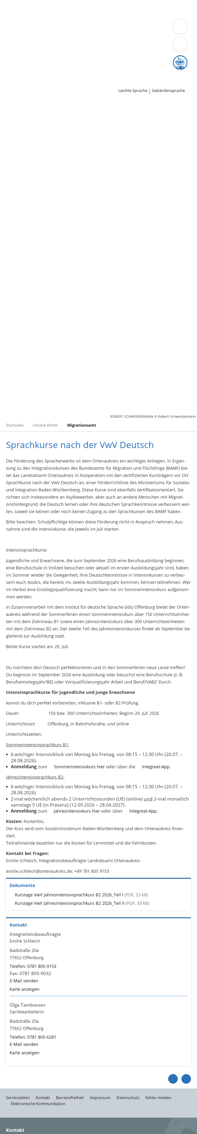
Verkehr (81, 9)
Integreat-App (155, 766)
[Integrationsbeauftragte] (98, 961)
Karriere (8, 65)
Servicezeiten (18, 1097)
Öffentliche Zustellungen (69, 83)
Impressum (100, 1097)
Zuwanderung (139, 34)
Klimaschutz (16, 40)
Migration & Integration (130, 9)
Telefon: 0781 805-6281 (33, 1037)
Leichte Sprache (132, 90)
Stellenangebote (20, 71)
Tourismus (40, 40)
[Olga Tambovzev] (98, 1029)
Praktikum (120, 71)
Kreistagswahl (100, 59)
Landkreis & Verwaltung (24, 28)
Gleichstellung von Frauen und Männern (134, 40)
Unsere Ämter (14, 22)
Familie (98, 9)
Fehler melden (158, 1097)
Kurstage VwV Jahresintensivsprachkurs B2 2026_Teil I (69, 895)
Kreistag (8, 53)
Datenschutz (128, 1097)
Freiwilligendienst (149, 71)
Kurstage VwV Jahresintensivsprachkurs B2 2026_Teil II (69, 903)
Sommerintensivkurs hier (79, 766)
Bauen (10, 9)
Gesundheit (82, 15)
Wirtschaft (59, 15)
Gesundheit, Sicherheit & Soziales (73, 34)
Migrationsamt (81, 425)
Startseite (15, 425)
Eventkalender (51, 71)
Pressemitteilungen (23, 83)
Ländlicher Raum (171, 34)
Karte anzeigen (24, 989)
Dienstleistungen (17, 3)
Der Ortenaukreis (21, 34)
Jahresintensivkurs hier (77, 811)
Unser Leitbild (182, 71)
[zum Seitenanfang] (186, 1079)
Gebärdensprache (168, 90)
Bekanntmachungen (72, 40)
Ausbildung (78, 71)
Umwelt (103, 15)
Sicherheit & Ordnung (25, 15)
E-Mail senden (24, 981)
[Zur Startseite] (33, 126)
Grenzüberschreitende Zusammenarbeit (44, 46)
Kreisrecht (74, 59)
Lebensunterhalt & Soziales (45, 9)
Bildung (116, 34)
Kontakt (43, 1097)
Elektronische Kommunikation (38, 1103)
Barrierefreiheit (70, 1097)
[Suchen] (180, 44)
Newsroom (11, 77)
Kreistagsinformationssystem (33, 59)
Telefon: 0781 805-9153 (33, 966)
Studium (99, 71)
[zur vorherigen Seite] (173, 1079)
